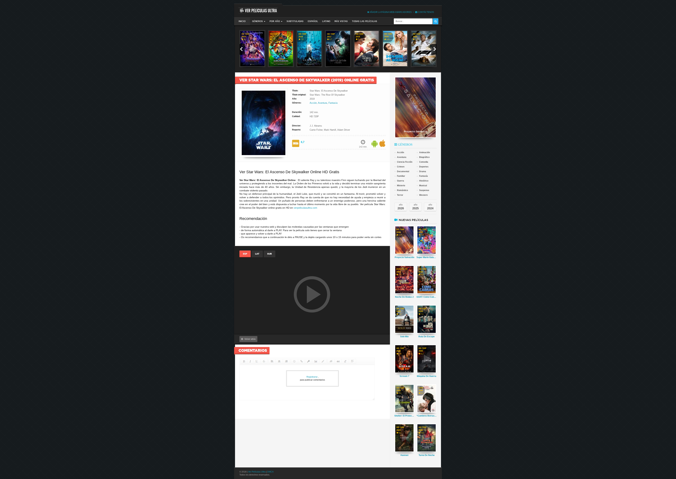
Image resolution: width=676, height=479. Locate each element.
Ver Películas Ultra (257, 472)
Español (313, 21)
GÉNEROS (257, 21)
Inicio (242, 21)
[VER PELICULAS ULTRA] (258, 8)
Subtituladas (295, 21)
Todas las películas (364, 21)
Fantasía (332, 103)
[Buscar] (435, 21)
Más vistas (341, 21)
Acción (313, 103)
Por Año (275, 21)
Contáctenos (425, 12)
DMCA (270, 472)
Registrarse (312, 377)
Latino (326, 21)
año (401, 207)
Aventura (322, 103)
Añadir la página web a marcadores (390, 12)
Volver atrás (250, 339)
